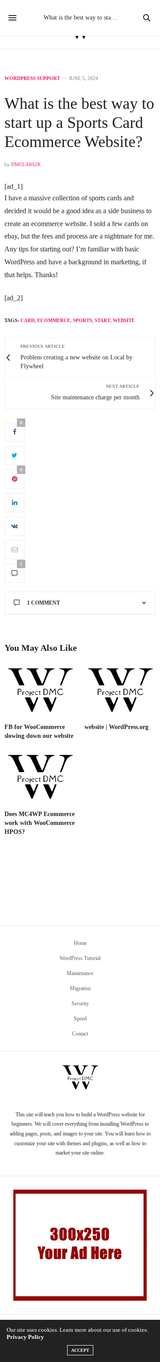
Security (80, 1003)
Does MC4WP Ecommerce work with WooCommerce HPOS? (39, 823)
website (124, 320)
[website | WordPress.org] (120, 691)
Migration (80, 988)
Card (27, 320)
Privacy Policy (25, 1337)
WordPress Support (32, 78)
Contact (80, 1034)
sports (82, 320)
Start (102, 320)
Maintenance (80, 973)
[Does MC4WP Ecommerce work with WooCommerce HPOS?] (40, 777)
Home (80, 943)
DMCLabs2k (26, 164)
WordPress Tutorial (80, 958)
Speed (80, 1019)
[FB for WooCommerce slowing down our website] (40, 691)
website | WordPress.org (116, 727)
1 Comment (43, 603)
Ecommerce (53, 320)
